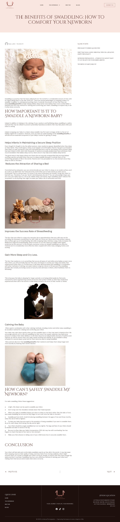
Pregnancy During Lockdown (89, 48)
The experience (9, 501)
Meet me (68, 5)
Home (41, 5)
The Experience (53, 5)
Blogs (78, 5)
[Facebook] (57, 509)
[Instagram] (63, 509)
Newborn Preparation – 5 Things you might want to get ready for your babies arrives (95, 59)
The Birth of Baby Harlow (87, 64)
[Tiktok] (60, 509)
